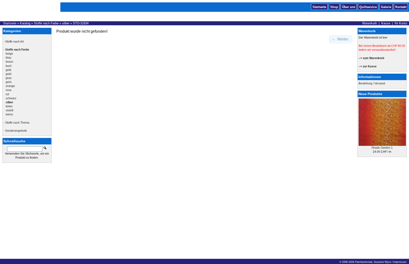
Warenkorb (369, 23)
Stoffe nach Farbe (46, 23)
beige (9, 53)
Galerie (386, 6)
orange (10, 86)
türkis (9, 106)
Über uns (348, 6)
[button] (340, 39)
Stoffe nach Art (14, 41)
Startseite (319, 6)
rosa (8, 90)
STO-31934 (81, 23)
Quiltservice (368, 6)
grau (9, 78)
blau (8, 57)
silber (65, 23)
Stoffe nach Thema (17, 122)
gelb (8, 70)
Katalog (25, 23)
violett (9, 110)
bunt (8, 66)
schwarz (11, 98)
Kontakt (400, 6)
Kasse (385, 23)
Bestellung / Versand (372, 83)
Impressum (399, 261)
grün (9, 82)
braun (9, 61)
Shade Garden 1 (382, 147)
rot (7, 94)
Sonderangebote (16, 130)
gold (8, 74)
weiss (9, 114)
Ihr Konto (401, 23)
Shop (334, 6)
